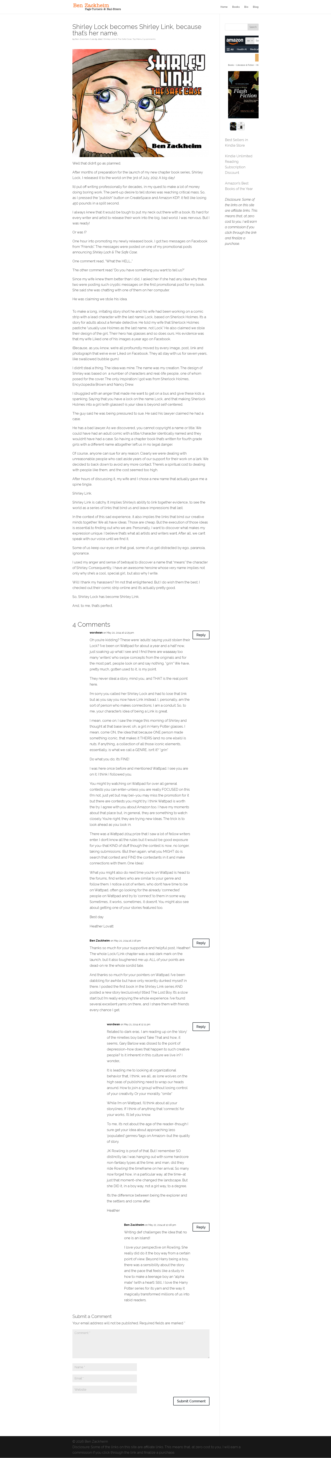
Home (224, 7)
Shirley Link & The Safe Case (118, 39)
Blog (256, 7)
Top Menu (137, 39)
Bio (246, 7)
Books (236, 7)
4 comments (150, 39)
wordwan (96, 632)
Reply (201, 635)
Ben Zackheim (82, 39)
